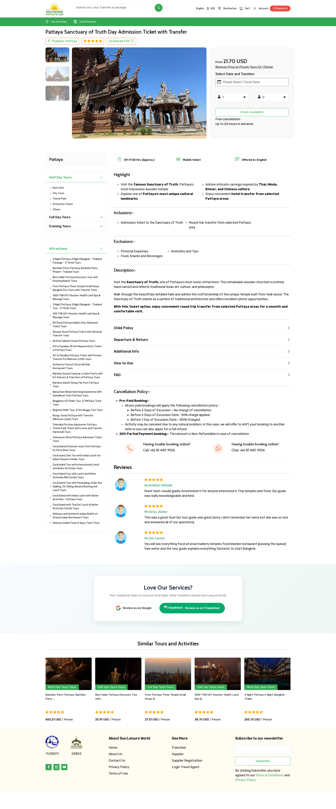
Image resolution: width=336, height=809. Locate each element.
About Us (115, 754)
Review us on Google (137, 608)
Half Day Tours (60, 177)
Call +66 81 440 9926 (159, 450)
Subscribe (263, 761)
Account (263, 8)
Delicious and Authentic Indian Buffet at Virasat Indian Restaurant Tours (75, 515)
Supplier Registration (187, 760)
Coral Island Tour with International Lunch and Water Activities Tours (76, 466)
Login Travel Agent (185, 767)
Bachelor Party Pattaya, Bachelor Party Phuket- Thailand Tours (75, 270)
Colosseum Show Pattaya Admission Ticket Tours (77, 439)
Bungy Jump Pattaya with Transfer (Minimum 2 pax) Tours (73, 417)
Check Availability (252, 112)
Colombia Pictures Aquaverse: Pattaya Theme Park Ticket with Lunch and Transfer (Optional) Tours (77, 428)
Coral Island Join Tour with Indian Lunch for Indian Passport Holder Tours (77, 457)
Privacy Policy (119, 767)
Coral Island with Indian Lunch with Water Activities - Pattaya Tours (76, 497)
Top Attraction (87, 21)
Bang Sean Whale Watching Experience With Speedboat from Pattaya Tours (77, 393)
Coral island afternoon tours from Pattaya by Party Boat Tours (77, 448)
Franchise (179, 748)
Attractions (58, 249)
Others (56, 209)
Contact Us (117, 760)
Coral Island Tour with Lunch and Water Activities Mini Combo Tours (74, 475)
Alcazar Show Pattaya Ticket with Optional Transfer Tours (77, 333)
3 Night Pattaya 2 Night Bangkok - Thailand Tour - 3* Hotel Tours (77, 306)
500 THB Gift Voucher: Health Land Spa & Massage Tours (76, 315)
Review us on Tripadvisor (202, 608)
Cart (247, 8)
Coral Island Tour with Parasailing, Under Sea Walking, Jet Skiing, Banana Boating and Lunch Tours (77, 486)
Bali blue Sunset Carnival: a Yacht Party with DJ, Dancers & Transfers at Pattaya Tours (78, 375)
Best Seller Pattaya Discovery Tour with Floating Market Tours (75, 279)
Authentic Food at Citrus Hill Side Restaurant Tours (71, 366)
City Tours (58, 193)
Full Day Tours (60, 217)
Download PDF (119, 41)
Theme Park (59, 198)
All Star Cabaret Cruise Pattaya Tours (74, 340)
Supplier (178, 754)
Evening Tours (60, 226)
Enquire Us (281, 8)
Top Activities (59, 21)
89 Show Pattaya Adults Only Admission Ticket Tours (75, 324)
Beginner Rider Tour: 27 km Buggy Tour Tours (78, 410)
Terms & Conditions (269, 775)
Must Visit (58, 187)
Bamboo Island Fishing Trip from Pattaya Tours (76, 384)
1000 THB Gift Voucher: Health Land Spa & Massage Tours (76, 297)
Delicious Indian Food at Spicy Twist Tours (76, 522)
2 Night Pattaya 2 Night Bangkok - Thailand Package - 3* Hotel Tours (77, 261)
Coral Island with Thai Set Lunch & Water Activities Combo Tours (75, 506)
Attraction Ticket (63, 204)
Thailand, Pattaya (64, 41)
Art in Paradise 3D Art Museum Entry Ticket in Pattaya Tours (77, 348)
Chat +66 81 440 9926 (248, 450)
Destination (230, 8)
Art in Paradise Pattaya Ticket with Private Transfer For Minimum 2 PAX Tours (77, 357)
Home (113, 748)
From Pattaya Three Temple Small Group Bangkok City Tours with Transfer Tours (76, 288)
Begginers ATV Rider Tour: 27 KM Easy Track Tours (77, 403)
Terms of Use (118, 773)
